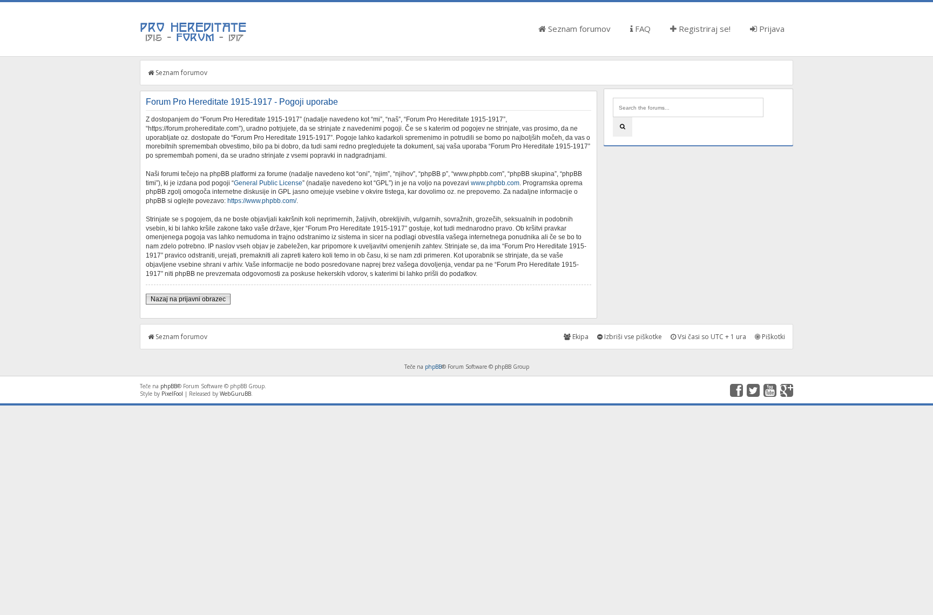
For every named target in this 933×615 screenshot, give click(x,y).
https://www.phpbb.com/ (261, 201)
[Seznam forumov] (194, 40)
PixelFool (172, 393)
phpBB (433, 366)
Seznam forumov (578, 28)
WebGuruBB (235, 393)
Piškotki (772, 336)
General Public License (268, 183)
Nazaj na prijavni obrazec (188, 299)
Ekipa (580, 336)
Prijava (771, 28)
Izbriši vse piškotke (632, 336)
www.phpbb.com (495, 183)
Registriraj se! (704, 28)
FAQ (642, 28)
